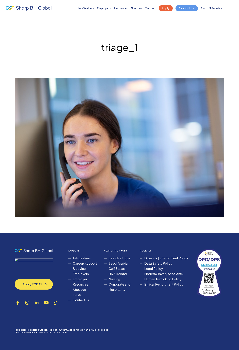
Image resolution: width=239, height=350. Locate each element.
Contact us (81, 300)
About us (79, 289)
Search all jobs (119, 258)
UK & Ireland (118, 274)
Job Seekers (82, 258)
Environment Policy (174, 258)
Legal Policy (153, 269)
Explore (74, 250)
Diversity (151, 258)
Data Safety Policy (158, 263)
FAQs (77, 295)
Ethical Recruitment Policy (163, 284)
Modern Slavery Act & (160, 274)
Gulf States (117, 269)
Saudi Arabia (118, 263)
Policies (146, 250)
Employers (81, 274)
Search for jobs (116, 250)
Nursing (114, 279)
